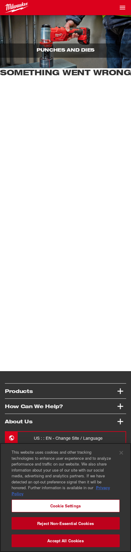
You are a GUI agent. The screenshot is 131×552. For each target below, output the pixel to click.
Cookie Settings (65, 506)
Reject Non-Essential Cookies (65, 523)
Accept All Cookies (65, 541)
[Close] (121, 452)
